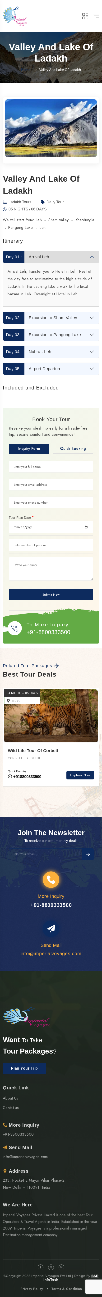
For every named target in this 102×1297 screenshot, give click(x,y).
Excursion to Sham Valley (41, 317)
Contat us (11, 1107)
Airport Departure (34, 368)
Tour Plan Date (21, 517)
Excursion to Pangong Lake (43, 334)
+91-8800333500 (48, 632)
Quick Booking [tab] (73, 448)
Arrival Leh (27, 257)
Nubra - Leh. (29, 351)
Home (26, 70)
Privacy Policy (31, 1288)
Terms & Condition (66, 1288)
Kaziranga (66, 758)
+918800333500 (37, 776)
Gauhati (42, 758)
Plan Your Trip (24, 1068)
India (26, 701)
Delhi (23, 758)
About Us (10, 1098)
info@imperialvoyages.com (25, 1156)
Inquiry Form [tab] (29, 448)
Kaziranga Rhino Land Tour (46, 750)
